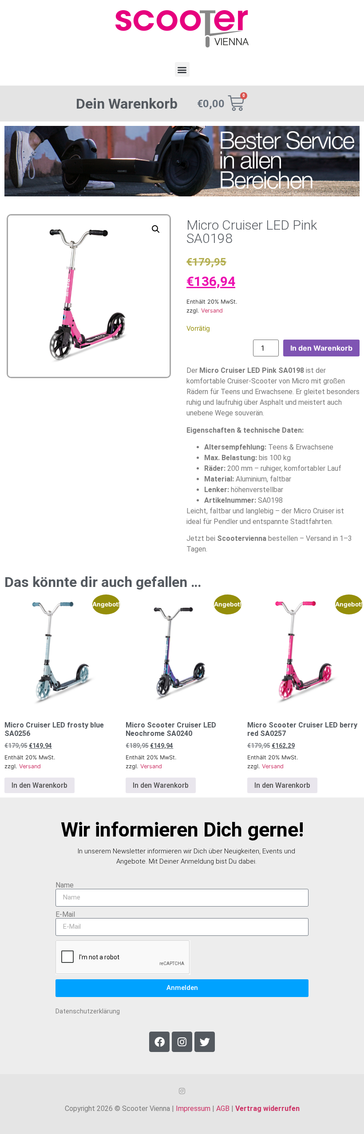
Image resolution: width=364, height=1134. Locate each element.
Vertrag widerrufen (267, 1108)
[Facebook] (159, 1042)
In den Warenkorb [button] (39, 785)
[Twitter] (204, 1042)
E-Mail (65, 914)
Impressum (193, 1108)
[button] (182, 69)
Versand (212, 310)
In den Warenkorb (321, 348)
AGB (222, 1108)
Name (64, 885)
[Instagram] (182, 1042)
